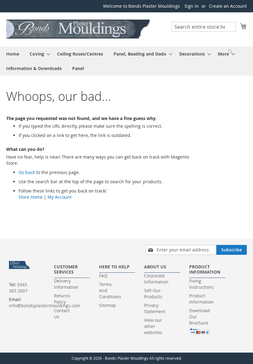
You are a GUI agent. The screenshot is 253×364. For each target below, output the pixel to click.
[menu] (126, 61)
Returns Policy (62, 299)
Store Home (31, 197)
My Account (60, 197)
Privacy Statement (154, 308)
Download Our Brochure (199, 317)
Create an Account (228, 6)
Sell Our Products (153, 293)
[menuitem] (12, 54)
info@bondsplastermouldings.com (44, 305)
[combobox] (203, 27)
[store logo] (78, 29)
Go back (27, 172)
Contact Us (62, 314)
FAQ (103, 276)
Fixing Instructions (201, 284)
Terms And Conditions (110, 290)
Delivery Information (66, 284)
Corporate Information (156, 279)
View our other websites (153, 326)
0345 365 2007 (18, 288)
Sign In (192, 6)
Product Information (201, 299)
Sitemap (107, 305)
